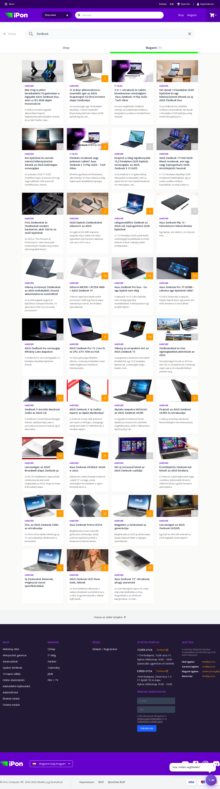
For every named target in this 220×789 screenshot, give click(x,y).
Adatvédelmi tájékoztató (16, 686)
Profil (96, 642)
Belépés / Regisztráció (104, 649)
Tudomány (54, 667)
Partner (163, 4)
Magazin (192, 15)
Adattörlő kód (10, 692)
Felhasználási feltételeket (149, 718)
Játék (50, 673)
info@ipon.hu (208, 676)
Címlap (51, 649)
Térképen (161, 650)
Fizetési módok (11, 704)
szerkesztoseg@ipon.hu (211, 671)
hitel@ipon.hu (209, 662)
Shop (181, 15)
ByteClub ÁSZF (116, 782)
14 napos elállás (12, 673)
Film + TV (53, 680)
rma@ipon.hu (208, 666)
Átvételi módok (11, 698)
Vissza (12, 34)
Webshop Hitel (11, 649)
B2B (172, 4)
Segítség (187, 642)
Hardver (29, 85)
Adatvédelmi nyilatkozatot (150, 721)
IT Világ (118, 85)
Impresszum (86, 782)
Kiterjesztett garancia (14, 655)
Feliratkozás (146, 728)
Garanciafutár (10, 661)
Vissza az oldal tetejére (108, 617)
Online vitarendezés (14, 680)
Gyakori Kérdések (12, 667)
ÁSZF (101, 782)
